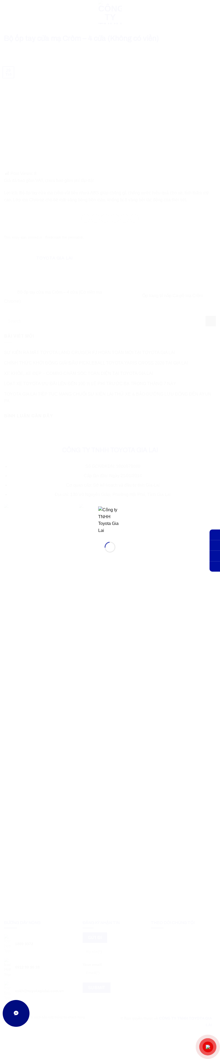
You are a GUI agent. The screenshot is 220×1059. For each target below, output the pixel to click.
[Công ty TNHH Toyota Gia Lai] (110, 519)
